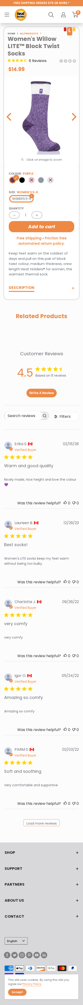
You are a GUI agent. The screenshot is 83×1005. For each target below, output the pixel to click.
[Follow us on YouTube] (36, 955)
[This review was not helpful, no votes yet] (73, 503)
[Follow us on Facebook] (7, 955)
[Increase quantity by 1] (36, 215)
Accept (17, 992)
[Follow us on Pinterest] (29, 955)
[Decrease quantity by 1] (14, 215)
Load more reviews (42, 823)
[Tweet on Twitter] (70, 61)
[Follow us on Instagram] (22, 955)
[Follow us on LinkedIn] (44, 955)
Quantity (16, 208)
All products (29, 33)
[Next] (73, 117)
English (12, 941)
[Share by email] (74, 61)
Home (11, 33)
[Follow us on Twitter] (14, 955)
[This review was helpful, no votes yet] (65, 503)
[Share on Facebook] (61, 61)
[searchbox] (22, 416)
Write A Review (41, 393)
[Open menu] (7, 14)
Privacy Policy (31, 984)
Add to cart (41, 226)
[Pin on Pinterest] (65, 61)
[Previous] (10, 117)
